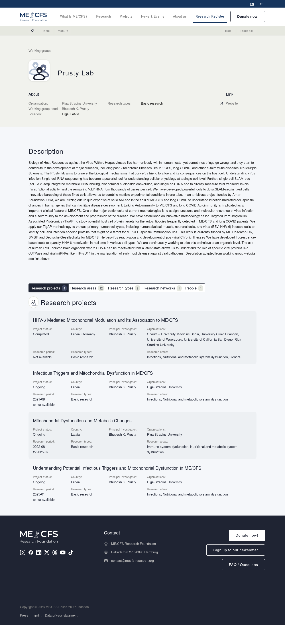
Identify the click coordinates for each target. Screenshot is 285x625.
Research (103, 16)
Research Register (209, 16)
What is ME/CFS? (74, 16)
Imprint (36, 615)
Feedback (247, 30)
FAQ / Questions (243, 564)
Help (228, 30)
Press (24, 615)
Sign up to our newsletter (235, 549)
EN (252, 4)
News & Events (152, 16)
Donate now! (248, 16)
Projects (126, 16)
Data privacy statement (61, 615)
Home (46, 30)
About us (180, 16)
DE (261, 4)
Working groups (39, 50)
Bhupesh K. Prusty (75, 108)
